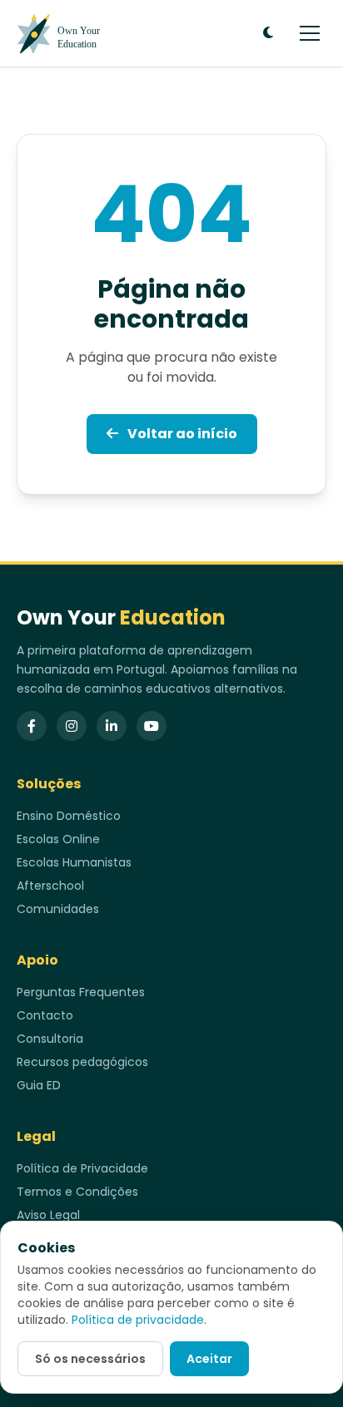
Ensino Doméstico (69, 815)
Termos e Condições (77, 1191)
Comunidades (58, 909)
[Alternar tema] (268, 33)
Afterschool (50, 885)
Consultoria (50, 1038)
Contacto (45, 1015)
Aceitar (209, 1358)
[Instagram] (72, 726)
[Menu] (309, 33)
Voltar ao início (181, 433)
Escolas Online (58, 839)
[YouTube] (152, 726)
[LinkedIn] (112, 726)
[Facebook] (32, 726)
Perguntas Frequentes (81, 992)
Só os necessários (90, 1358)
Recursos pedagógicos (82, 1062)
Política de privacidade (138, 1319)
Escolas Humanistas (74, 862)
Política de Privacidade (82, 1168)
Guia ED (39, 1085)
